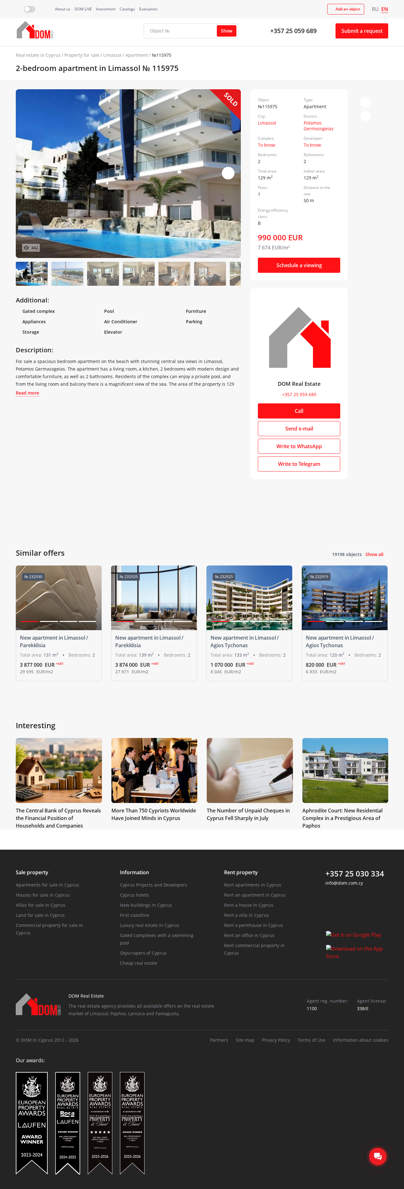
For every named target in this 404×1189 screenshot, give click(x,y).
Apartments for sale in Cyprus (47, 885)
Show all (374, 554)
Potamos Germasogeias (319, 126)
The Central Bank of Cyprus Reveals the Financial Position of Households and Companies (58, 818)
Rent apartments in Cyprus (252, 885)
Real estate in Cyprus (38, 55)
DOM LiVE (83, 9)
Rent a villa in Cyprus (246, 915)
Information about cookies (360, 1040)
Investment (106, 9)
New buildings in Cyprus (146, 905)
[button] (228, 173)
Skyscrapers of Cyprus (143, 953)
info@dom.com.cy (344, 883)
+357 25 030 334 (354, 874)
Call (299, 410)
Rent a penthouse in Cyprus (253, 925)
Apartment (136, 55)
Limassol (112, 55)
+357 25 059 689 (293, 30)
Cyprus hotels (134, 895)
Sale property (32, 872)
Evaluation (148, 9)
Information (134, 872)
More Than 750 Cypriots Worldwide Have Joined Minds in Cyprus (153, 814)
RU (375, 9)
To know (266, 145)
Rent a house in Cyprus (248, 905)
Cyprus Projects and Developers (153, 885)
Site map (245, 1040)
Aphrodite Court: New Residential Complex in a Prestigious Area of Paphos (342, 818)
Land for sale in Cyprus (40, 915)
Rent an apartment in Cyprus (255, 895)
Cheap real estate (138, 963)
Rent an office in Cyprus (249, 935)
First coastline (134, 915)
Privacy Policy (276, 1040)
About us (62, 9)
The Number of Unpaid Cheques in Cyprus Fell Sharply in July (248, 814)
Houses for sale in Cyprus (43, 895)
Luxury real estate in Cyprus (149, 925)
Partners (219, 1040)
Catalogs (127, 9)
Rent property (241, 872)
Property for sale (81, 55)
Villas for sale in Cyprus (40, 905)
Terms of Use (311, 1040)
